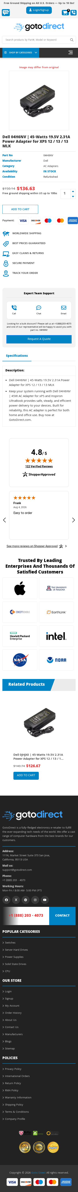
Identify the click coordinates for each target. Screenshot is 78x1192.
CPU (7, 971)
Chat (38, 313)
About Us (10, 1020)
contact (62, 916)
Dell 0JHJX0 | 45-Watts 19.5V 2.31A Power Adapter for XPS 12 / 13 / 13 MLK (38, 757)
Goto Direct (38, 1173)
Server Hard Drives (16, 950)
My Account (12, 1006)
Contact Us (11, 1027)
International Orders (17, 1076)
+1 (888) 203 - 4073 (13, 880)
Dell (45, 161)
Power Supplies (14, 957)
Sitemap (10, 1049)
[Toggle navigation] (71, 53)
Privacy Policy (13, 1069)
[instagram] (35, 900)
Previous (6, 737)
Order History (13, 1013)
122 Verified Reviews (39, 466)
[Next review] (73, 519)
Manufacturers (14, 1035)
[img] (39, 460)
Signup (9, 999)
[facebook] (6, 900)
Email (63, 313)
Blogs (8, 1042)
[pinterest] (26, 900)
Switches (10, 943)
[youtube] (45, 900)
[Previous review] (4, 519)
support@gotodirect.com (17, 870)
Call (14, 313)
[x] (16, 900)
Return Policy (13, 1084)
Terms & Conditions (17, 1112)
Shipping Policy (14, 1105)
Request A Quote (39, 339)
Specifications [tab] (17, 356)
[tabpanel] (39, 740)
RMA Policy (11, 1091)
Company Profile (15, 1119)
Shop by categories (21, 53)
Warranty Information (18, 1098)
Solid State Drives (15, 964)
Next (72, 737)
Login (8, 992)
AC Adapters (50, 166)
